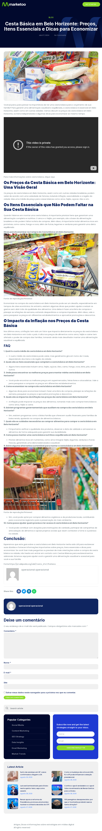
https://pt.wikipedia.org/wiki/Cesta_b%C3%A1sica (32, 564)
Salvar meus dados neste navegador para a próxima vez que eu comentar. (41, 692)
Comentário (10, 631)
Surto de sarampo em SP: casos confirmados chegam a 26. (33, 773)
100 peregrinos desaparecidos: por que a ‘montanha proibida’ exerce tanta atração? (78, 802)
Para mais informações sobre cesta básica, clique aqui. (29, 177)
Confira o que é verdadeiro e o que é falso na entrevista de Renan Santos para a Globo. (79, 788)
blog (51, 17)
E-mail (7, 672)
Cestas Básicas (64, 553)
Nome (7, 663)
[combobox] (51, 708)
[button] (79, 4)
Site (5, 682)
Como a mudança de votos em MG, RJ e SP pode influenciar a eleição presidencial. (79, 775)
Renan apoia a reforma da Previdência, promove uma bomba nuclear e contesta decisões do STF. (35, 802)
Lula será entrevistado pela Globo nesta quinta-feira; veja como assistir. (34, 788)
